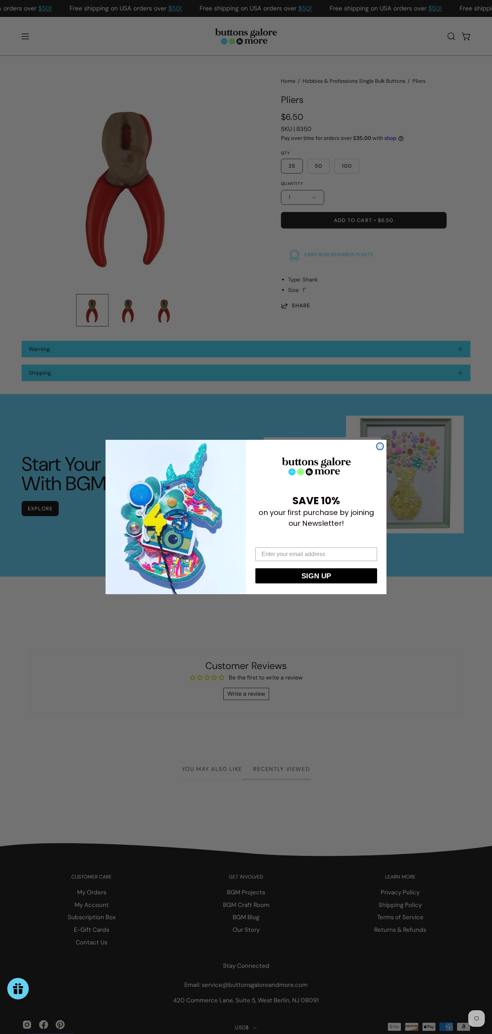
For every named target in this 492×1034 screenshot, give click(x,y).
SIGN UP (316, 576)
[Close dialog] (380, 446)
